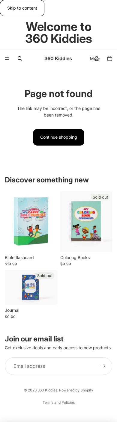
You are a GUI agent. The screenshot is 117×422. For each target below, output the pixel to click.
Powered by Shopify (76, 390)
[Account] (96, 58)
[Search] (19, 58)
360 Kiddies (47, 390)
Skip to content (22, 7)
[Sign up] (103, 366)
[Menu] (7, 59)
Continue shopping (58, 137)
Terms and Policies (59, 402)
